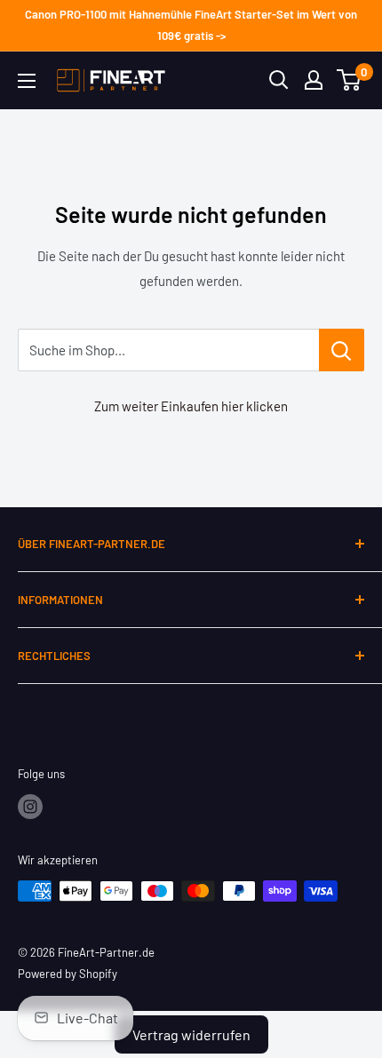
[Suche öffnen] (279, 80)
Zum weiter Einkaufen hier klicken (191, 406)
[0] (349, 80)
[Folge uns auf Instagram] (30, 806)
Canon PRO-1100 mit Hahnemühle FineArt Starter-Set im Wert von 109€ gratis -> (191, 25)
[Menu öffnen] (27, 81)
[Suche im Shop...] (341, 350)
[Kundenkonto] (313, 80)
